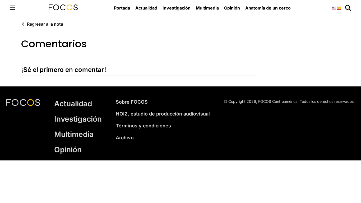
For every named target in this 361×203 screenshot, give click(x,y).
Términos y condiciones (143, 125)
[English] (334, 8)
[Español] (339, 8)
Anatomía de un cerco (268, 8)
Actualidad (146, 8)
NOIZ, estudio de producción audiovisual (163, 114)
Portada (122, 8)
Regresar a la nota (45, 24)
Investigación (177, 8)
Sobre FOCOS (132, 102)
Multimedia (207, 8)
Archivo (125, 137)
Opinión (232, 8)
